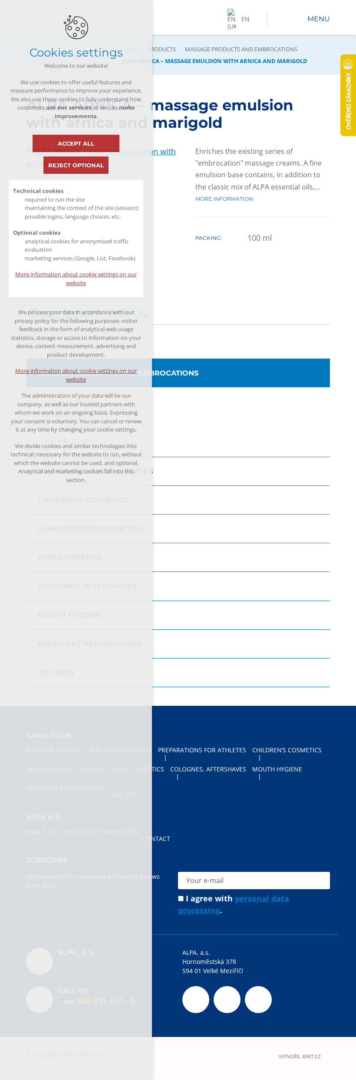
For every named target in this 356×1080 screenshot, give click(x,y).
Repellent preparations (89, 644)
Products (161, 49)
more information (224, 199)
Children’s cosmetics (83, 500)
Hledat (276, 19)
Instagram (258, 999)
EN (245, 19)
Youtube (227, 999)
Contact (156, 838)
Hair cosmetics (69, 557)
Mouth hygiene (69, 615)
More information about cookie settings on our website (76, 278)
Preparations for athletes (95, 471)
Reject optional (76, 165)
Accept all (76, 143)
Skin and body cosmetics (90, 529)
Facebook (195, 999)
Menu (318, 19)
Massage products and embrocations (241, 49)
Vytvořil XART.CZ (299, 1056)
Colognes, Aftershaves (87, 586)
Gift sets (56, 672)
